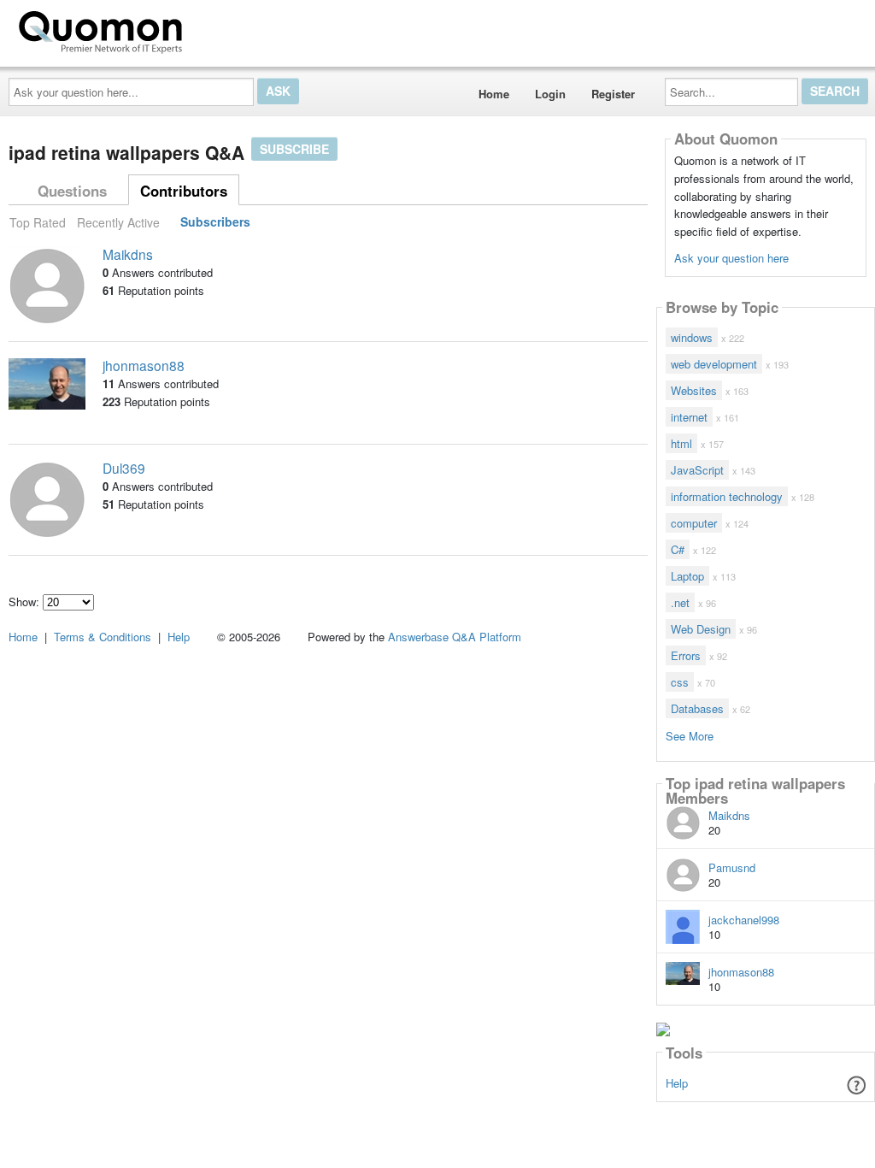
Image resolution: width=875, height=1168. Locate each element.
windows (692, 337)
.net (680, 602)
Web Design (701, 629)
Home (494, 94)
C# (677, 549)
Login (550, 94)
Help (677, 1083)
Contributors (183, 190)
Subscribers (215, 222)
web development (714, 364)
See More (690, 735)
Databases (697, 708)
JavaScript (697, 470)
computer (694, 523)
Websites (694, 390)
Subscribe (294, 148)
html (681, 443)
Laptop (687, 576)
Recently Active (118, 222)
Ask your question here (731, 258)
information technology (727, 496)
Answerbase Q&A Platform (454, 636)
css (680, 682)
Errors (686, 655)
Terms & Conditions (102, 636)
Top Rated (37, 222)
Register (613, 94)
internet (689, 417)
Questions (72, 190)
